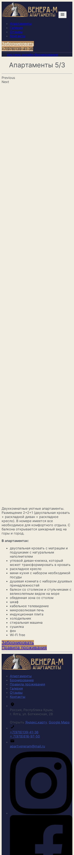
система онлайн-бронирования (32, 54)
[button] (18, 642)
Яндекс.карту (36, 722)
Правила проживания (27, 684)
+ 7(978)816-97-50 (25, 736)
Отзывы (16, 32)
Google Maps (59, 722)
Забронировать (18, 46)
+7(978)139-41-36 (24, 732)
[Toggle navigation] (62, 14)
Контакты (17, 36)
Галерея (16, 28)
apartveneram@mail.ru (27, 746)
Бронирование (22, 680)
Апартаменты (21, 23)
